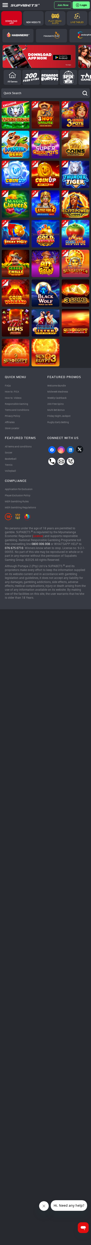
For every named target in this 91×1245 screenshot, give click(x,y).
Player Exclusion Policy (17, 495)
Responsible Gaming (16, 404)
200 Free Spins (55, 404)
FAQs (8, 385)
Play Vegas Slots (55, 22)
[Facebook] (52, 449)
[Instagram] (61, 449)
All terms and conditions (18, 446)
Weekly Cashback (56, 398)
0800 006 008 (41, 544)
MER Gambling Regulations (20, 507)
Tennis (8, 464)
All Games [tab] (12, 81)
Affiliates (10, 422)
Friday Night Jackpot (58, 416)
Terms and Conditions (17, 410)
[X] (79, 449)
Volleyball (10, 470)
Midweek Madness (57, 391)
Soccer (8, 452)
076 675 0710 (14, 548)
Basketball (11, 458)
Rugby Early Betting (58, 422)
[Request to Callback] (70, 461)
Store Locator (12, 428)
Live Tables (77, 22)
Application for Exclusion (19, 489)
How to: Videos (13, 398)
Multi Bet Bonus (56, 410)
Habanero (17, 35)
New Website (33, 22)
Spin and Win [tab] (68, 77)
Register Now (62, 5)
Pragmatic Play (51, 35)
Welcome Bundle (56, 385)
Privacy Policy (12, 416)
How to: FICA (12, 391)
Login (83, 5)
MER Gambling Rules (17, 501)
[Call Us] (52, 461)
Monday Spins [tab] (31, 77)
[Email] (61, 461)
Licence (38, 536)
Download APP (11, 22)
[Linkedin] (70, 449)
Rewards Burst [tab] (49, 77)
